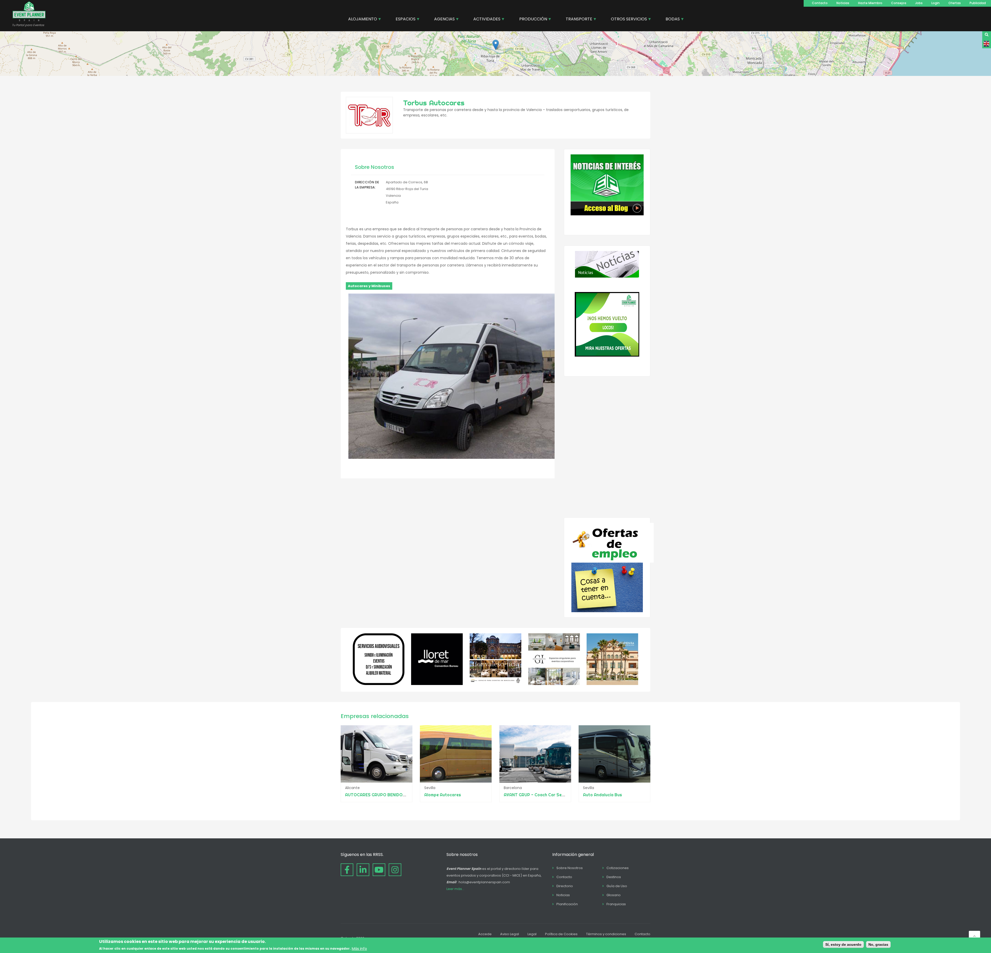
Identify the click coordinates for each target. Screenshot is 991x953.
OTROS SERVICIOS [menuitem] (627, 19)
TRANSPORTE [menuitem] (577, 19)
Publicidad (978, 3)
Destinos (613, 877)
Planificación (567, 904)
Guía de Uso (616, 886)
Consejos (898, 3)
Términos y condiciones (606, 934)
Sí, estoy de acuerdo (843, 944)
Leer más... (455, 888)
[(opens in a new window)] (378, 683)
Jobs (919, 3)
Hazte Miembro (870, 3)
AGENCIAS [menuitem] (442, 19)
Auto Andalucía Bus (602, 794)
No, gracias (878, 944)
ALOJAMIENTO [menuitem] (360, 19)
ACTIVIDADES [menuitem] (484, 19)
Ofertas (954, 3)
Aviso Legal (509, 934)
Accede (485, 934)
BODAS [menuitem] (671, 19)
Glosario (613, 895)
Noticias (842, 3)
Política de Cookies (561, 934)
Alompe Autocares (442, 794)
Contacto (820, 3)
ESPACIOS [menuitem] (403, 19)
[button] (495, 45)
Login (935, 3)
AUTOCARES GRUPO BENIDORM (377, 794)
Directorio (564, 886)
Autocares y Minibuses (369, 285)
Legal (532, 934)
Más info (359, 948)
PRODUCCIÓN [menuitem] (531, 19)
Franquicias (616, 904)
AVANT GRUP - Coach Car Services (539, 794)
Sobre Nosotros (569, 867)
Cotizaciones (617, 867)
